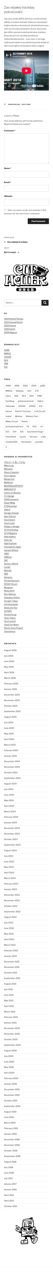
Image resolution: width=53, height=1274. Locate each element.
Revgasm (8, 587)
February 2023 (11, 884)
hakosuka (10, 406)
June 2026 (9, 661)
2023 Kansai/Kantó (13, 322)
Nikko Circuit (12, 421)
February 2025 (11, 750)
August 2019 (10, 1112)
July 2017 (8, 1178)
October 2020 (11, 1039)
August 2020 (10, 1050)
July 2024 (8, 789)
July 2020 (8, 1056)
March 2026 (10, 678)
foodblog (10, 401)
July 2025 (8, 722)
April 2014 (9, 1195)
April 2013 (9, 1200)
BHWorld (8, 482)
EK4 (6, 360)
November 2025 (12, 700)
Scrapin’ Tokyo (11, 601)
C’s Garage (9, 496)
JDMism (8, 557)
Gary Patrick (10, 516)
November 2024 (12, 767)
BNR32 (7, 353)
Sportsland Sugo (35, 431)
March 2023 (10, 878)
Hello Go (8, 540)
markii (9, 416)
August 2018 (10, 1162)
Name (7, 168)
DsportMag (9, 503)
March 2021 (9, 1011)
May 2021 (8, 1000)
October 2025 (11, 706)
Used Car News (11, 624)
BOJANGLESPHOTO (13, 486)
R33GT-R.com (10, 584)
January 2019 (10, 1134)
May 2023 (9, 867)
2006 (8, 386)
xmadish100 (11, 442)
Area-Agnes (10, 476)
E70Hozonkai (10, 506)
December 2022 (12, 895)
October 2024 (11, 772)
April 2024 (9, 806)
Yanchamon (9, 631)
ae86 (42, 386)
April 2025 (9, 739)
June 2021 (9, 995)
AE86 (7, 350)
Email (7, 182)
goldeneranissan (26, 401)
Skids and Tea (10, 608)
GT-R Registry (10, 533)
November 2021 (11, 967)
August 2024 (10, 783)
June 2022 (9, 928)
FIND (39, 396)
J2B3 (6, 553)
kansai (9, 411)
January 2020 (10, 1084)
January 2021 (10, 1023)
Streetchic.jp (10, 614)
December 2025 (12, 695)
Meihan (18, 416)
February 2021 (11, 1017)
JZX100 (7, 357)
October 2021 (10, 972)
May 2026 (9, 667)
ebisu (8, 396)
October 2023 (11, 839)
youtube (26, 104)
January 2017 (10, 1184)
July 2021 (8, 989)
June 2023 (9, 861)
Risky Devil (9, 591)
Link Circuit (39, 411)
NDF (6, 574)
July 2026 (8, 656)
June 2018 (9, 1173)
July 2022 (8, 922)
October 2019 (10, 1100)
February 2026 (11, 683)
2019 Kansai (10, 325)
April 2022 (9, 939)
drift (29, 391)
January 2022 (10, 956)
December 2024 (12, 761)
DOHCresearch (11, 499)
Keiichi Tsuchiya (23, 411)
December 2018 (12, 1139)
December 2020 (12, 1028)
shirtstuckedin (11, 604)
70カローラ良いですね (14, 462)
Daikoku (20, 391)
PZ (28, 426)
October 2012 (10, 1206)
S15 (22, 431)
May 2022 (9, 934)
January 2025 (10, 756)
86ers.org (9, 465)
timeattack (11, 436)
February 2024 (11, 817)
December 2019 (12, 1089)
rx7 (41, 426)
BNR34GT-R (10, 489)
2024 (33, 386)
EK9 (31, 396)
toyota (23, 436)
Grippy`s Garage (11, 526)
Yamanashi (14, 104)
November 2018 (12, 1145)
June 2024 (9, 795)
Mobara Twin (32, 416)
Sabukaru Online (12, 597)
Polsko (24, 421)
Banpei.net (9, 479)
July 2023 (8, 856)
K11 (5, 367)
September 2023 (12, 845)
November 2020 (12, 1034)
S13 (7, 431)
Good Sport (9, 520)
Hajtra (40, 401)
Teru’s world (10, 621)
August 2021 (10, 984)
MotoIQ (7, 570)
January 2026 (10, 689)
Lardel (7, 567)
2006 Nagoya (10, 332)
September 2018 (12, 1156)
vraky (43, 436)
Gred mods (9, 523)
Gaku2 (7, 509)
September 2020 (12, 1045)
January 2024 (10, 822)
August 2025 (10, 717)
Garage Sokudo (11, 513)
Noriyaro (8, 577)
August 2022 (10, 917)
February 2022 (11, 950)
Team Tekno (10, 618)
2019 (25, 386)
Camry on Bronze (12, 493)
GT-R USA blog (11, 530)
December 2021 (11, 961)
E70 (37, 391)
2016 (16, 386)
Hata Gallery (10, 536)
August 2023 (10, 850)
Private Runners (12, 580)
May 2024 (9, 800)
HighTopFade (10, 543)
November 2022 (12, 900)
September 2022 (12, 911)
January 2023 (10, 889)
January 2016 (10, 1189)
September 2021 (12, 978)
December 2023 (12, 828)
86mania (8, 469)
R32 (35, 426)
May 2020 (9, 1067)
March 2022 (10, 945)
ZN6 (6, 363)
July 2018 (8, 1167)
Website (8, 196)
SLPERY (8, 611)
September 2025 (12, 711)
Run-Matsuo (10, 594)
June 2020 (9, 1062)
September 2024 (12, 778)
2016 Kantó (9, 329)
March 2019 (9, 1123)
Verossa (33, 436)
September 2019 (12, 1106)
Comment (9, 130)
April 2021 (9, 1006)
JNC (6, 560)
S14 (14, 431)
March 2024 (10, 811)
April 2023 (9, 872)
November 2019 (12, 1095)
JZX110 (32, 406)
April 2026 (9, 672)
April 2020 (9, 1073)
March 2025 (10, 745)
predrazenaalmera (14, 426)
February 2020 (11, 1078)
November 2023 (12, 834)
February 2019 (11, 1128)
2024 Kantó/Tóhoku (13, 319)
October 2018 (10, 1150)
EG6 (16, 396)
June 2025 (9, 728)
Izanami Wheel (11, 550)
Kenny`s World (11, 563)
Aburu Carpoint (11, 472)
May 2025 (9, 733)
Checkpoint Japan (12, 547)
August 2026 (10, 650)
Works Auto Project (13, 628)
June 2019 (9, 1117)
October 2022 (10, 906)
